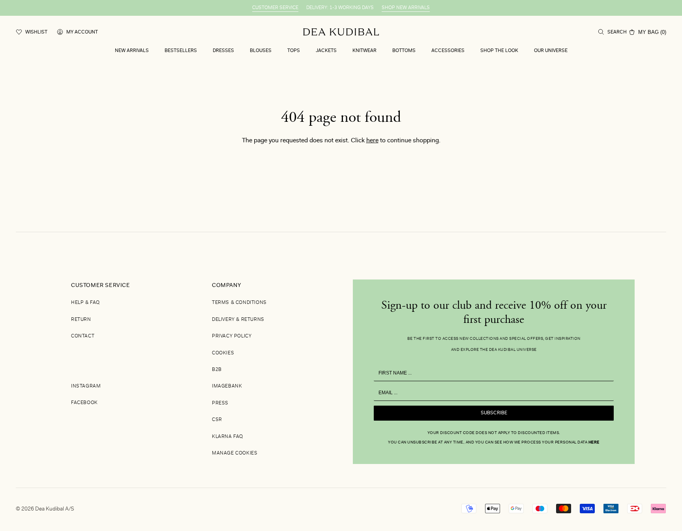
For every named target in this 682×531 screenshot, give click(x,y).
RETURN (81, 319)
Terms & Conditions (239, 302)
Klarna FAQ (227, 436)
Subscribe (494, 413)
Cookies (223, 353)
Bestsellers (181, 50)
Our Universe (551, 50)
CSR (217, 419)
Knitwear (364, 50)
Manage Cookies (234, 453)
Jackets (326, 50)
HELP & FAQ (85, 302)
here (372, 141)
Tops (293, 50)
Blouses (261, 50)
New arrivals (132, 50)
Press (220, 403)
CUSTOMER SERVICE (275, 8)
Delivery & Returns (238, 319)
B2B (217, 369)
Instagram (86, 386)
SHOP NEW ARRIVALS (406, 8)
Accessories (448, 50)
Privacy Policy (231, 336)
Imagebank (227, 386)
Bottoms (404, 50)
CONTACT (82, 336)
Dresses (223, 50)
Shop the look (499, 50)
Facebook (84, 403)
